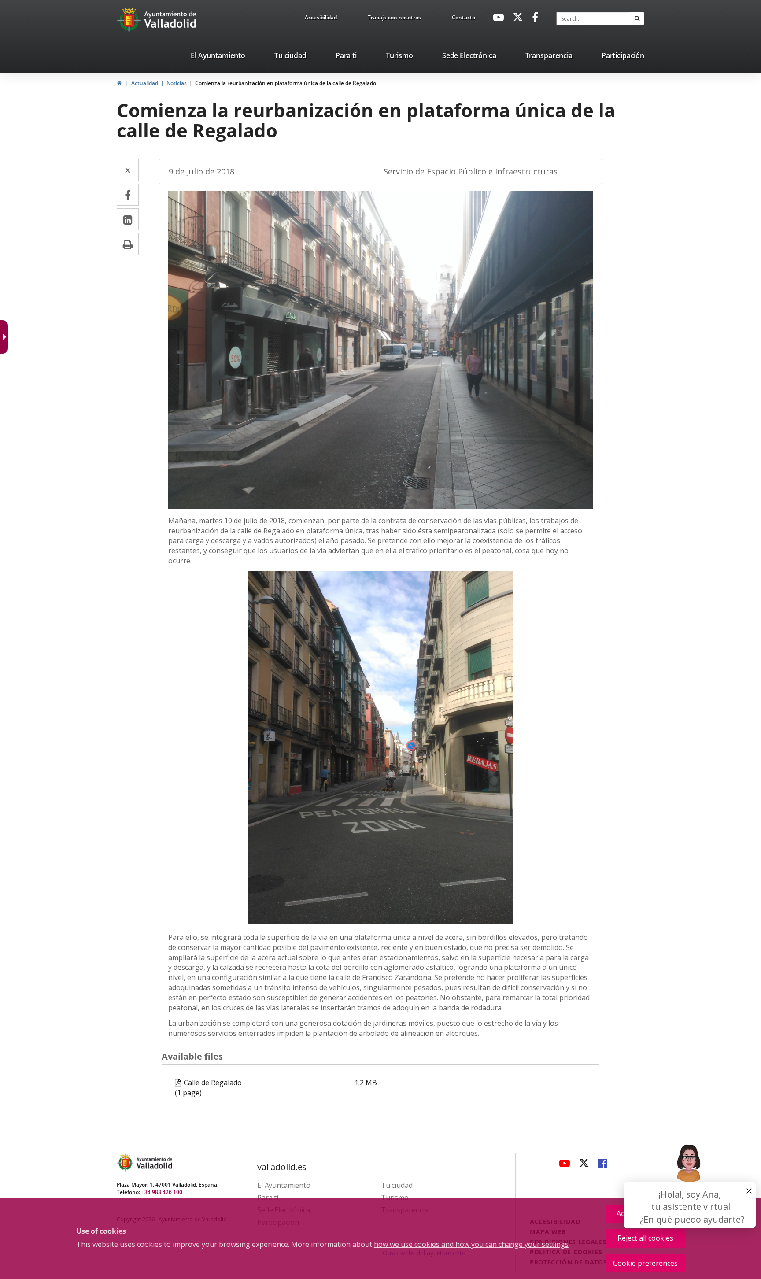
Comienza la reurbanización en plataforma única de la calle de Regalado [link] (285, 83)
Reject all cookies (645, 1238)
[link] (321, 19)
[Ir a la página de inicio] (130, 20)
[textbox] (593, 18)
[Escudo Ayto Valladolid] (126, 1162)
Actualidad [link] (144, 83)
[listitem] (218, 57)
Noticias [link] (176, 83)
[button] (637, 18)
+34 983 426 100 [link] (161, 1192)
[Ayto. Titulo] (153, 1162)
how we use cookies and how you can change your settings (471, 1244)
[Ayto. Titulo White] (170, 20)
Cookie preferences (645, 1263)
